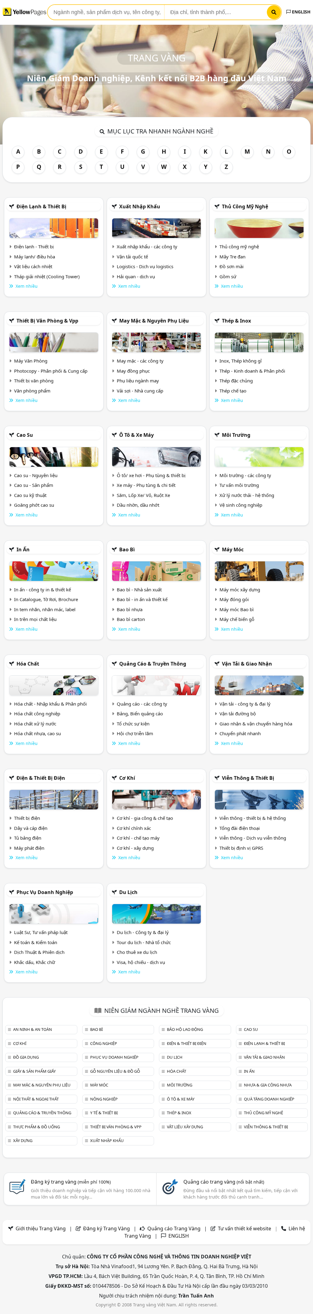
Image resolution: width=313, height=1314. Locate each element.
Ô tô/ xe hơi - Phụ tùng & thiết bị (151, 475)
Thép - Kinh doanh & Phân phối (252, 371)
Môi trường (236, 435)
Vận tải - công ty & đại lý (245, 704)
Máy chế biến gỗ (236, 619)
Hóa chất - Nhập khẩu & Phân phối (50, 704)
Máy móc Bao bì (236, 609)
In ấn (23, 549)
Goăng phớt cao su (34, 505)
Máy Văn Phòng (30, 361)
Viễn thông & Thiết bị (248, 778)
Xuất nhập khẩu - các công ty (147, 246)
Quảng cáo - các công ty (142, 704)
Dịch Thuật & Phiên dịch (39, 952)
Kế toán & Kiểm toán (35, 942)
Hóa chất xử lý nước (35, 724)
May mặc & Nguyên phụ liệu (154, 320)
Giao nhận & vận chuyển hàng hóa (255, 724)
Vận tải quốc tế (132, 257)
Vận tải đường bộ (237, 713)
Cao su (25, 435)
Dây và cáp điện (30, 828)
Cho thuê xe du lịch (137, 952)
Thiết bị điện (27, 818)
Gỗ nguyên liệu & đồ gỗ (115, 1071)
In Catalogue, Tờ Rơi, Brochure (46, 599)
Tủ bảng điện (27, 838)
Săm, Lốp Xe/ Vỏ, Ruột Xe (143, 495)
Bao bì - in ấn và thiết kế (142, 599)
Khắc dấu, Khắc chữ (34, 962)
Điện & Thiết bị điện (41, 778)
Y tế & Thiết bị (104, 1112)
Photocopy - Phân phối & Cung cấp (50, 371)
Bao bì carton (131, 619)
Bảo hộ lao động (185, 1029)
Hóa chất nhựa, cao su (37, 733)
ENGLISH (301, 12)
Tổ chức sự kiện (133, 724)
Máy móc (233, 549)
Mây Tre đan (232, 257)
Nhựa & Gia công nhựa (268, 1085)
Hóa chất (28, 663)
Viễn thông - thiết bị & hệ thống (252, 818)
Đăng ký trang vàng (71, 1181)
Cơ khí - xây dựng (135, 848)
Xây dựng (22, 1140)
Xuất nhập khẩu (139, 206)
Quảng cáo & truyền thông (152, 663)
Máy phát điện (29, 848)
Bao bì (127, 549)
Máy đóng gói (234, 599)
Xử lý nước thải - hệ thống (246, 495)
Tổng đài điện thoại (239, 828)
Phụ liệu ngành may (138, 381)
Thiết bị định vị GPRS (241, 848)
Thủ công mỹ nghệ (245, 206)
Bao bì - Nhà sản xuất (139, 589)
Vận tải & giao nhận (247, 663)
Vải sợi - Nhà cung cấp (140, 391)
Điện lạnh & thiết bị (41, 206)
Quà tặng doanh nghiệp (269, 1099)
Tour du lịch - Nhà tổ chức (144, 942)
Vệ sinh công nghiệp (240, 505)
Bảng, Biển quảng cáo (140, 713)
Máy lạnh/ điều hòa (34, 257)
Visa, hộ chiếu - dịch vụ (141, 962)
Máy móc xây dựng (239, 589)
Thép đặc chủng (236, 381)
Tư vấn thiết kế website (245, 1228)
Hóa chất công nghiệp (37, 713)
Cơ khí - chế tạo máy (138, 838)
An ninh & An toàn (32, 1029)
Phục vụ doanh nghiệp (45, 892)
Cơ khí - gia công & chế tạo (145, 818)
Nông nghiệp (104, 1099)
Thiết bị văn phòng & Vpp (47, 320)
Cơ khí (127, 778)
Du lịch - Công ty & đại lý (143, 932)
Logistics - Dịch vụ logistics (145, 266)
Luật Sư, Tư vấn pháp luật (41, 932)
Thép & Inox (236, 320)
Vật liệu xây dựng (185, 1127)
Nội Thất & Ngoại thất (36, 1099)
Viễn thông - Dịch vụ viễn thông (252, 838)
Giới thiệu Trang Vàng (41, 1228)
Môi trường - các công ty (245, 475)
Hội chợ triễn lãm (135, 733)
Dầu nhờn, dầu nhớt (138, 505)
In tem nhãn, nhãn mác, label (44, 609)
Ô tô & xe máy (136, 435)
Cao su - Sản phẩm (33, 485)
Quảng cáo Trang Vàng (174, 1228)
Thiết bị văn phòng (33, 381)
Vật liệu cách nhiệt (33, 266)
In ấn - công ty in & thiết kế (42, 589)
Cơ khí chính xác (134, 828)
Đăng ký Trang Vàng (106, 1228)
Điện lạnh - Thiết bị (34, 246)
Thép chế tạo (232, 391)
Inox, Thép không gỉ (240, 361)
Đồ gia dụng (26, 1057)
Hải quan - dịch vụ (136, 276)
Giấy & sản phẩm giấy (34, 1071)
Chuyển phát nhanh (240, 733)
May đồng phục (133, 371)
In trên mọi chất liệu (35, 619)
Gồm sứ (227, 276)
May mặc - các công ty (140, 361)
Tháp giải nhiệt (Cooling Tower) (47, 276)
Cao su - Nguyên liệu (35, 475)
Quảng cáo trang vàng (223, 1181)
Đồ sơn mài (231, 266)
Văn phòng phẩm (32, 391)
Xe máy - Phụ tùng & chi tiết (146, 485)
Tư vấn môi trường (239, 485)
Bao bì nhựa (129, 609)
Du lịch (128, 892)
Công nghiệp (103, 1043)
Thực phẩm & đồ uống (36, 1127)
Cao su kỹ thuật (30, 495)
